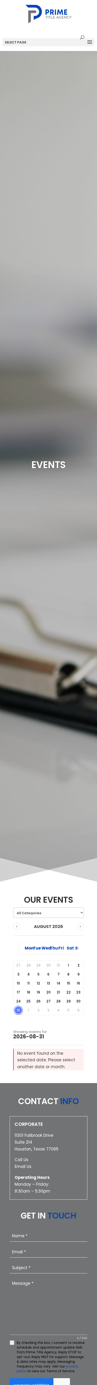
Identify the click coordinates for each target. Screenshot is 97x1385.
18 (28, 992)
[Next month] (80, 926)
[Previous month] (16, 926)
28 (58, 1001)
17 (18, 992)
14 (58, 983)
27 (48, 1001)
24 (18, 1001)
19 (38, 992)
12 (38, 983)
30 (78, 1001)
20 (48, 992)
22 (68, 992)
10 (18, 983)
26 (38, 1001)
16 (78, 983)
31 (18, 1010)
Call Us (21, 1160)
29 (68, 1001)
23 (78, 992)
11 (28, 983)
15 (68, 983)
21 (58, 992)
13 (48, 983)
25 (28, 1001)
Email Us (23, 1166)
